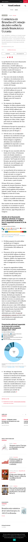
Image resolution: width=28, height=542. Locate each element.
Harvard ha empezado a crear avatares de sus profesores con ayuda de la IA (17, 490)
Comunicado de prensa (19, 401)
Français (11, 9)
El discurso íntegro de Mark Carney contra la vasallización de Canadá (17, 477)
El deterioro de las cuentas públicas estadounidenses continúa (16, 461)
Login (21, 1)
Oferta (25, 1)
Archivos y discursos (13, 470)
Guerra (14, 443)
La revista (4, 527)
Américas (15, 486)
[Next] (25, 414)
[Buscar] (25, 5)
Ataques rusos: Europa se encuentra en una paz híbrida (17, 447)
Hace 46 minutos (5, 425)
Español (16, 9)
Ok (14, 539)
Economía (15, 457)
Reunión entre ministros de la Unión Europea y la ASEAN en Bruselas (11, 511)
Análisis (10, 15)
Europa (14, 15)
